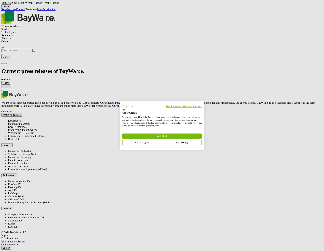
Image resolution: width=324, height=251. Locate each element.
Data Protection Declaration (179, 106)
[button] (127, 106)
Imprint (198, 106)
